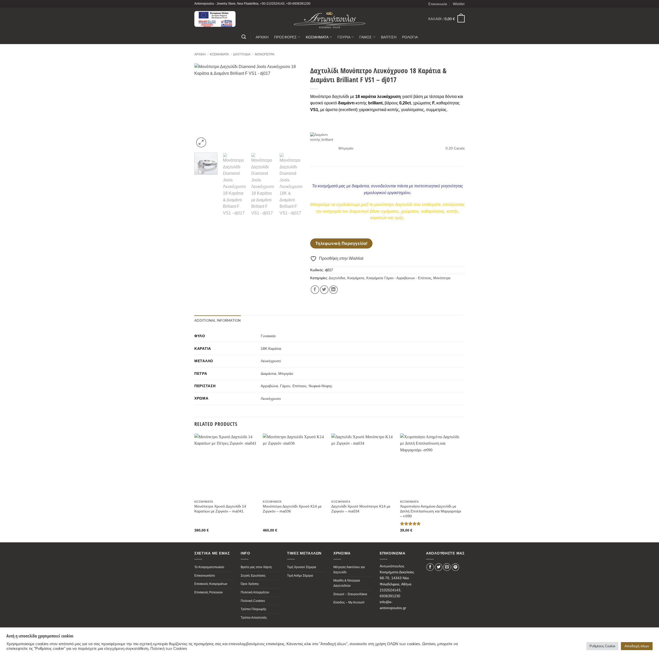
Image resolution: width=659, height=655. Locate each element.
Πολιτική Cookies (253, 601)
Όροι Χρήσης (250, 584)
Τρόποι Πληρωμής (253, 609)
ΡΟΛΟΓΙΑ (410, 37)
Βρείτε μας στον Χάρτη (256, 567)
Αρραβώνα (269, 386)
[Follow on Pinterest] (455, 567)
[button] (446, 19)
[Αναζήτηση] (243, 37)
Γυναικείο (268, 336)
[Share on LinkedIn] (333, 289)
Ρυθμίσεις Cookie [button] (602, 646)
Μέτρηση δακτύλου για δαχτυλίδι (349, 569)
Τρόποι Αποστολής (254, 617)
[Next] (293, 105)
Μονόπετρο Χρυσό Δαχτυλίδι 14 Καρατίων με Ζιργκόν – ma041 (220, 508)
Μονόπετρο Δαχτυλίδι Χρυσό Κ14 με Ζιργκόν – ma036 (292, 508)
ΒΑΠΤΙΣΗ (388, 37)
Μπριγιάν (285, 373)
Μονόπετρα (264, 54)
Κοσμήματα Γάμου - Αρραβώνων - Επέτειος (398, 278)
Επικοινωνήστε (204, 575)
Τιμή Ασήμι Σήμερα (300, 575)
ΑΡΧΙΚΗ (262, 37)
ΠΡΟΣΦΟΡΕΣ (285, 37)
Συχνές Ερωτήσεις (253, 575)
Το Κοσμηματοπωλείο (209, 567)
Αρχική (200, 54)
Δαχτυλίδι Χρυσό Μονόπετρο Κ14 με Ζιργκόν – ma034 (360, 508)
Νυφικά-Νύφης (320, 386)
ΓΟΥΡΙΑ (343, 37)
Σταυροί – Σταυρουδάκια (350, 594)
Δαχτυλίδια (241, 54)
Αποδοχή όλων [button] (637, 646)
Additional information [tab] (217, 320)
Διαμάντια (268, 373)
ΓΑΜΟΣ (365, 37)
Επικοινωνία (437, 4)
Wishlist (459, 4)
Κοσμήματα (219, 54)
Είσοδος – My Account (348, 602)
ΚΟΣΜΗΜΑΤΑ (317, 37)
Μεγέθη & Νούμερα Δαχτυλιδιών (346, 583)
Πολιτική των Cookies (168, 648)
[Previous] (203, 105)
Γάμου (285, 386)
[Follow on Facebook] (430, 567)
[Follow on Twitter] (439, 567)
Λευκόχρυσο (271, 361)
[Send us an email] (447, 567)
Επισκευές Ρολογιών (208, 592)
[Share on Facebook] (315, 289)
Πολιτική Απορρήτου (255, 592)
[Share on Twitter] (324, 289)
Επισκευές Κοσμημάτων (210, 584)
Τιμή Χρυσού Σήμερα (301, 567)
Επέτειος (299, 386)
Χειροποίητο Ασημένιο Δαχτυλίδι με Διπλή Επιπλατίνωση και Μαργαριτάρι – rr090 (430, 511)
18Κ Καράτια (271, 348)
